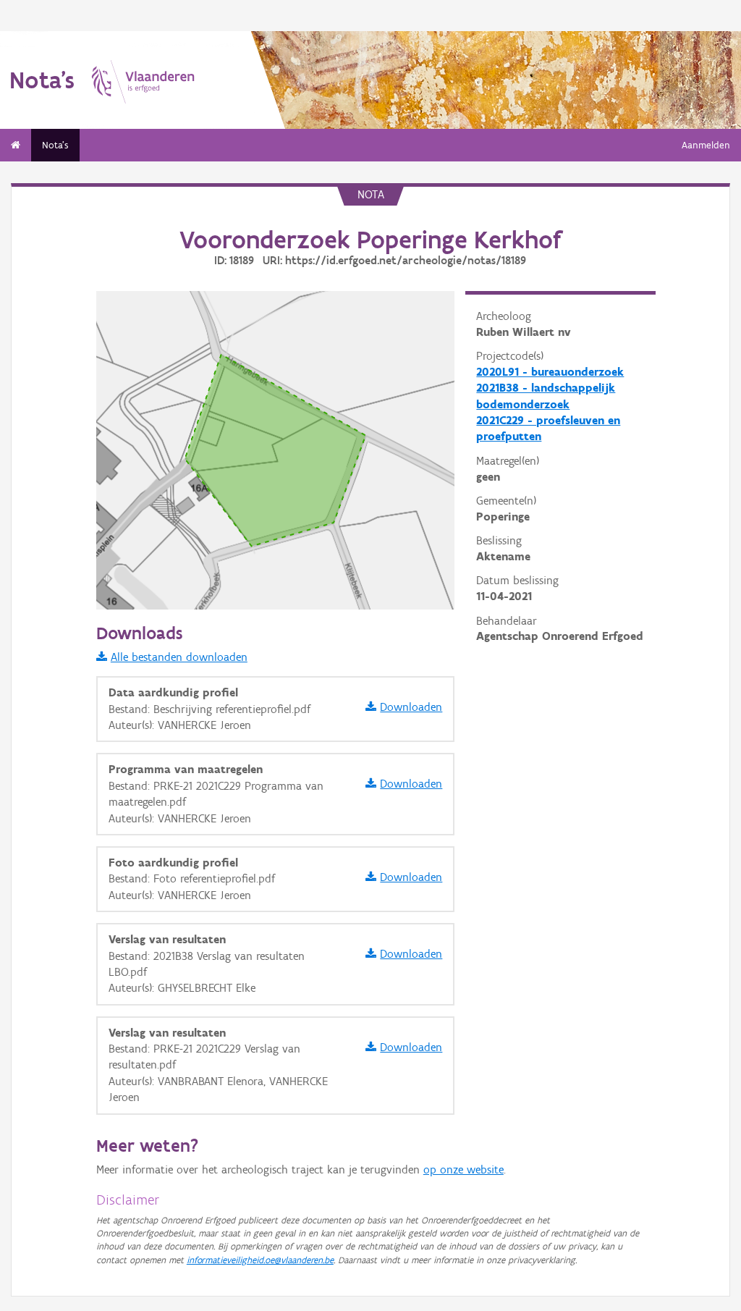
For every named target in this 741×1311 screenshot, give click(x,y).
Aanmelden (706, 145)
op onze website (463, 1169)
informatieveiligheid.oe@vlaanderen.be (260, 1260)
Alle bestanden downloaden (179, 657)
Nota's (55, 145)
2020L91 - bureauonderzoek (550, 372)
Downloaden (411, 707)
